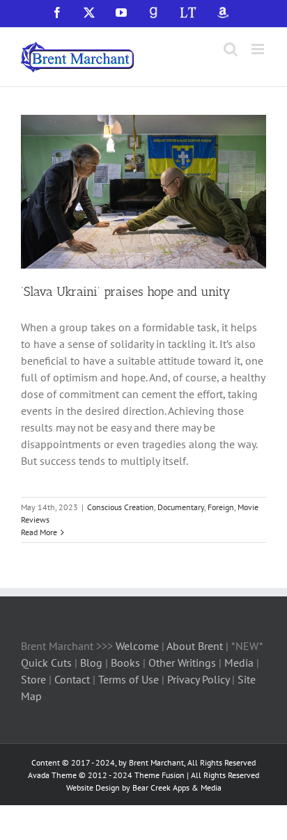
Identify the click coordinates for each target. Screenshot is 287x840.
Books (127, 662)
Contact (72, 679)
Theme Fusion (159, 775)
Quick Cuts (46, 662)
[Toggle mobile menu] (258, 49)
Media (240, 662)
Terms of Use (127, 679)
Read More (39, 532)
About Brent (194, 646)
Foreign (221, 507)
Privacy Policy (198, 679)
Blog (92, 662)
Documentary (180, 507)
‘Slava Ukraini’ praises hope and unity (126, 291)
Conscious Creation (120, 507)
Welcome (137, 646)
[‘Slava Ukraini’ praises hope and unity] (143, 192)
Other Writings (182, 662)
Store (35, 679)
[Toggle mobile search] (231, 49)
